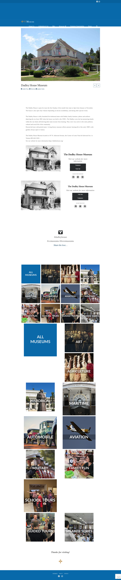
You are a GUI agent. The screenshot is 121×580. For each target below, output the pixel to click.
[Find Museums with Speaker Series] (90, 313)
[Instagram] (99, 1)
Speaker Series (40, 89)
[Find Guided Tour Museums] (70, 313)
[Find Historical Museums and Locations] (90, 274)
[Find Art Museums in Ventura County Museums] (50, 274)
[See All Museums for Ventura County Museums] (31, 274)
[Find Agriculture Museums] (70, 274)
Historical (32, 89)
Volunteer (78, 165)
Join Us (60, 573)
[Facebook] (97, 1)
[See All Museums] (40, 340)
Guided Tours (25, 89)
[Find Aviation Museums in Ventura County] (70, 294)
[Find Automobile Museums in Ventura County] (50, 294)
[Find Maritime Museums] (31, 294)
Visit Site (77, 169)
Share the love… (60, 245)
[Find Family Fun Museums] (31, 313)
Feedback (55, 573)
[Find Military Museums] (90, 294)
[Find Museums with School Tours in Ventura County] (50, 313)
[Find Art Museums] (79, 338)
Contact (66, 573)
